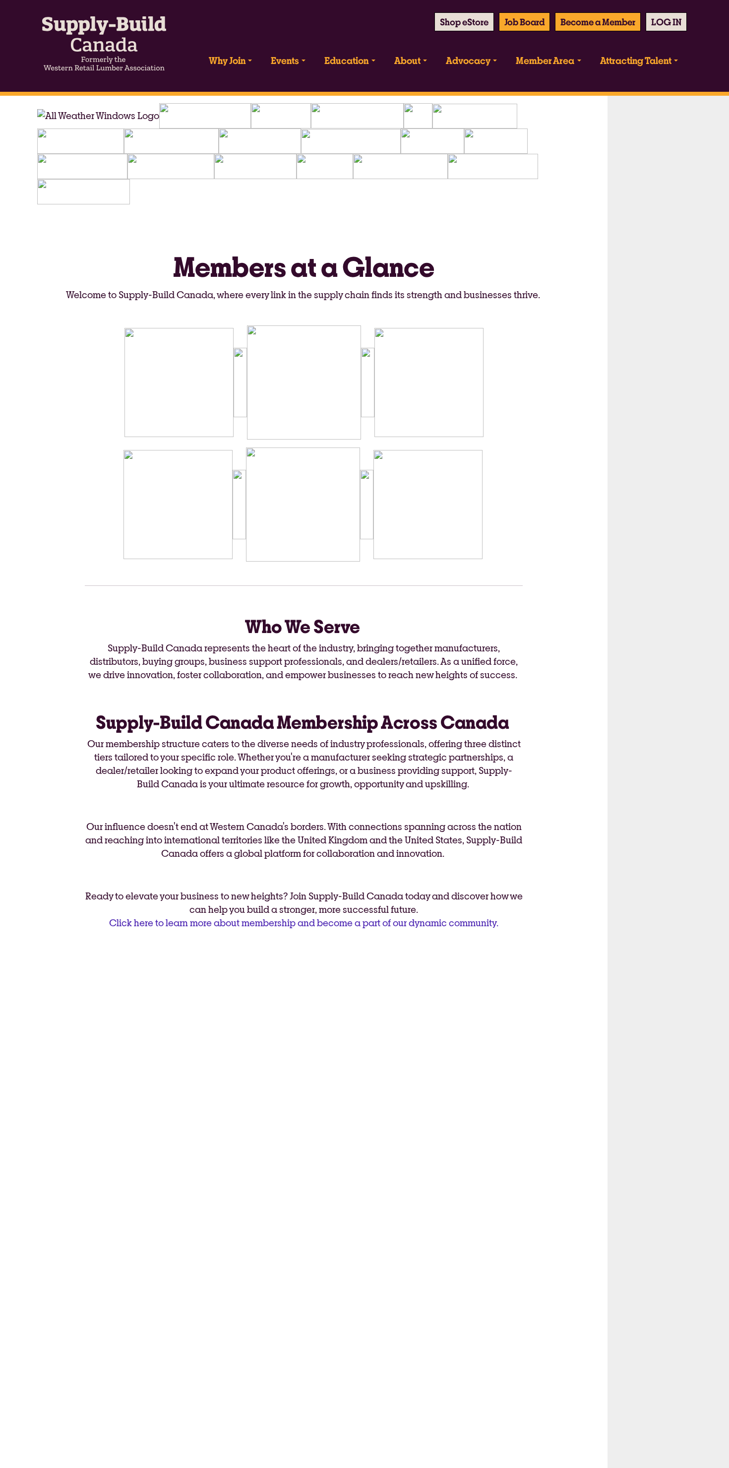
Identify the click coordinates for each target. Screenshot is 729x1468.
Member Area (545, 60)
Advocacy (468, 60)
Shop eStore (464, 21)
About (407, 60)
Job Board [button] (524, 21)
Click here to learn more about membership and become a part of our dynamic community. (303, 922)
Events (285, 60)
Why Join (227, 60)
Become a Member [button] (597, 21)
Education (346, 60)
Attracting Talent (635, 60)
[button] (666, 21)
